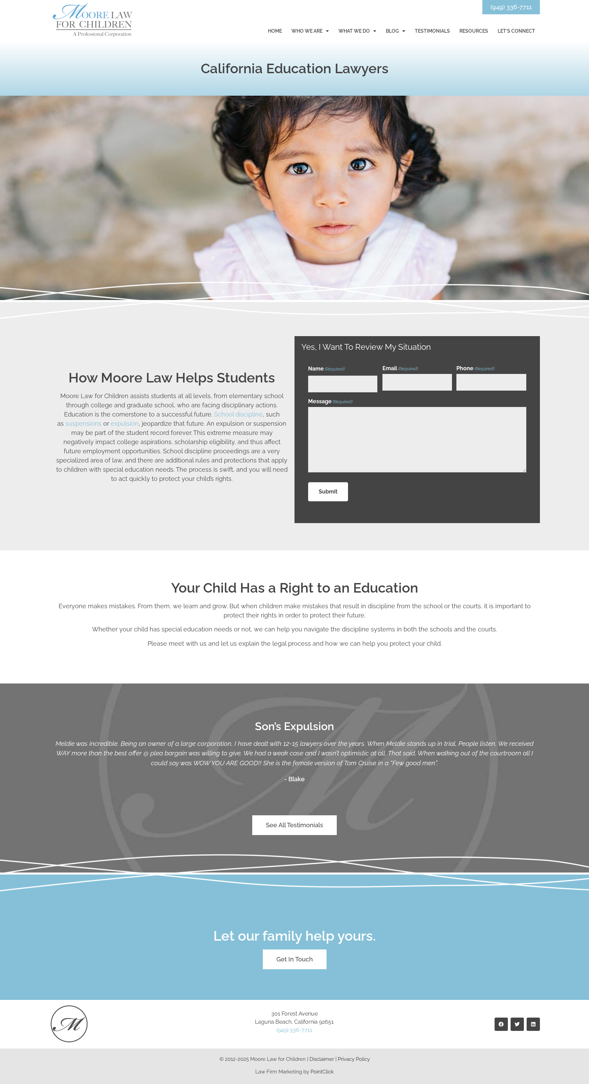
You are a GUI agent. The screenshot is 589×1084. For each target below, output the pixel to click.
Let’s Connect (516, 31)
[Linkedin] (533, 1024)
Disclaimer (321, 1059)
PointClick (322, 1072)
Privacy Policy (354, 1059)
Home (275, 31)
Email (400, 368)
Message (330, 401)
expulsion (125, 423)
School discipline (238, 414)
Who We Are (306, 31)
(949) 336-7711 (294, 1030)
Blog (392, 31)
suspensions (83, 423)
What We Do (354, 31)
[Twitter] (517, 1024)
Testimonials (432, 31)
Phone (475, 368)
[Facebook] (501, 1024)
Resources (473, 31)
